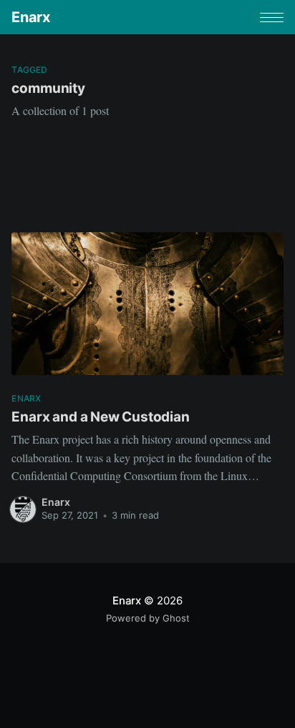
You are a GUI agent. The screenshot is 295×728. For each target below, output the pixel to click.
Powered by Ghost (148, 618)
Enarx (30, 17)
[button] (272, 17)
